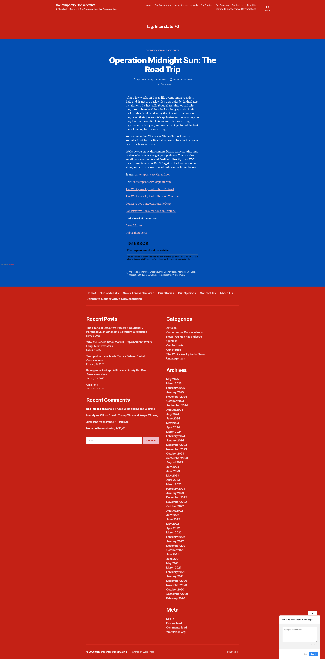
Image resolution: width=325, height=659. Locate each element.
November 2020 (176, 585)
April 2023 (173, 479)
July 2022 (172, 515)
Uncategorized (175, 358)
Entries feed (174, 623)
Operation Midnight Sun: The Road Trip (162, 64)
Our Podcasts (162, 5)
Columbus (143, 272)
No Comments (164, 84)
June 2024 (173, 418)
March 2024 (174, 431)
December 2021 (176, 545)
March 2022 (173, 532)
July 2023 (172, 466)
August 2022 (174, 510)
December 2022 (176, 497)
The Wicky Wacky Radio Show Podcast (150, 189)
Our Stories (206, 5)
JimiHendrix (94, 422)
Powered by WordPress (142, 651)
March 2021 (173, 567)
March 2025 (173, 383)
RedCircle (11, 264)
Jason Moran (134, 225)
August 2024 (174, 409)
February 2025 (175, 387)
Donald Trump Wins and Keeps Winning (130, 408)
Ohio (193, 272)
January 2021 (175, 576)
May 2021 (172, 563)
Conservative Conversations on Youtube (151, 211)
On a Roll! (92, 384)
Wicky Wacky (178, 275)
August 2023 (174, 462)
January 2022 (175, 541)
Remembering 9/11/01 (111, 428)
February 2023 (175, 488)
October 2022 (175, 506)
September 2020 (177, 593)
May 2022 (172, 523)
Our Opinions (222, 5)
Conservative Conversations (184, 332)
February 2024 (175, 436)
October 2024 (175, 401)
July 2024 (172, 414)
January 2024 (175, 440)
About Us (251, 5)
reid (160, 275)
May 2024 (172, 423)
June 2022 (173, 519)
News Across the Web (186, 5)
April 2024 (173, 427)
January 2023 (175, 493)
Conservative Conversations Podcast (148, 203)
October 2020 (175, 589)
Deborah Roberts (136, 233)
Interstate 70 (183, 272)
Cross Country (156, 272)
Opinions (171, 341)
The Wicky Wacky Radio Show (162, 50)
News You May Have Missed (184, 336)
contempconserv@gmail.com (153, 174)
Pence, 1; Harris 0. (117, 422)
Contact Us (237, 5)
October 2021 (175, 550)
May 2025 (172, 379)
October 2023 (175, 453)
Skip (305, 654)
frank (174, 272)
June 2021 (173, 558)
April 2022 (173, 528)
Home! (148, 5)
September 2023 (177, 458)
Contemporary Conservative (75, 5)
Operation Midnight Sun (140, 275)
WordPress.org (176, 632)
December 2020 (176, 580)
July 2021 (172, 554)
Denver (167, 272)
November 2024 (176, 396)
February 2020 (175, 598)
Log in (170, 618)
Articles (171, 328)
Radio (155, 275)
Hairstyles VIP (95, 415)
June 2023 (173, 471)
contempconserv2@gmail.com (152, 182)
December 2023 (176, 444)
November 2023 (176, 449)
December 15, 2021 (182, 79)
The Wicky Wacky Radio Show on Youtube (152, 196)
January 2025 (175, 392)
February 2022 (175, 537)
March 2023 (173, 484)
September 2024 (177, 405)
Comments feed (176, 627)
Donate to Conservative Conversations (236, 9)
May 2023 (172, 475)
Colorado (133, 272)
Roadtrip (167, 275)
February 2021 (175, 572)
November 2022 (176, 501)
